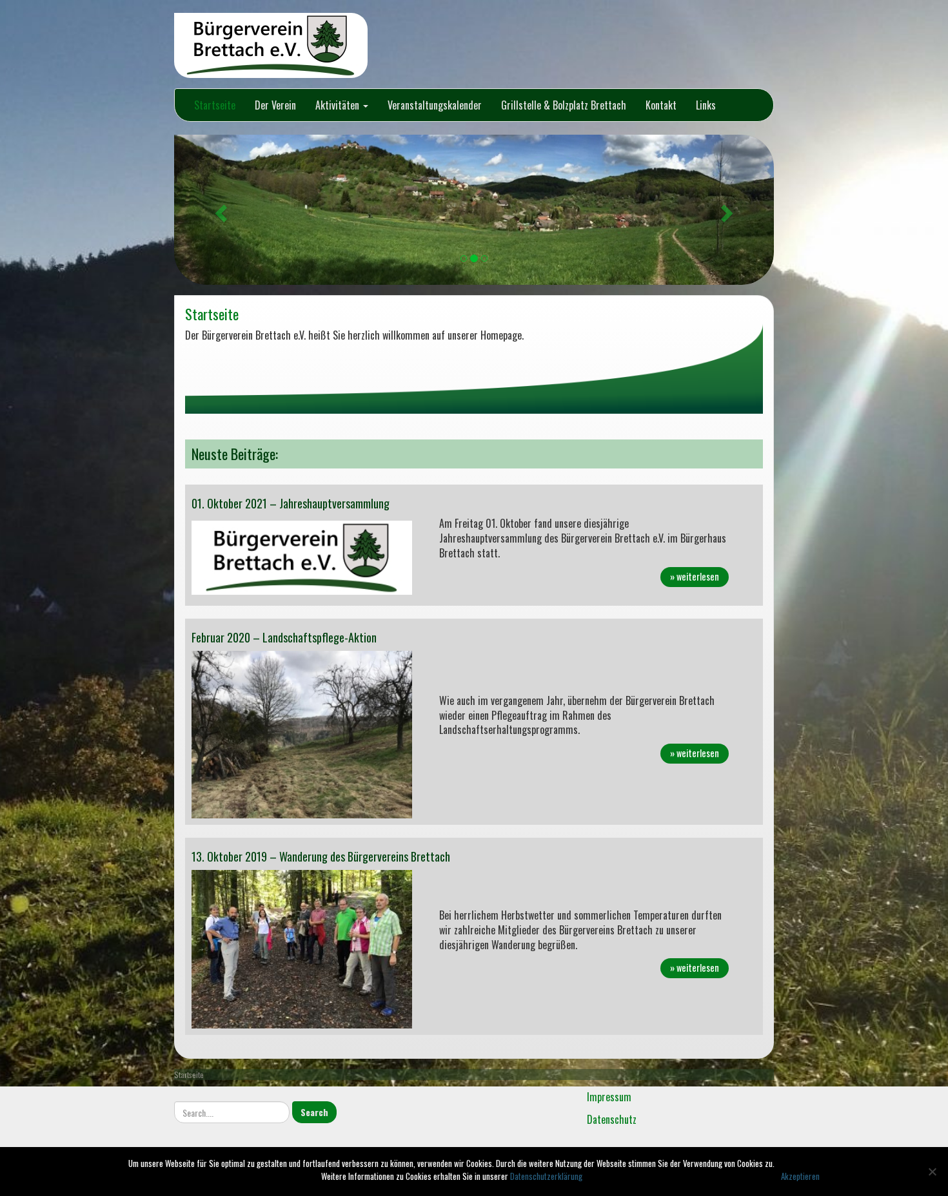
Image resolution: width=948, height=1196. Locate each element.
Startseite (214, 105)
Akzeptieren (800, 1176)
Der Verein (275, 105)
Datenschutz (612, 1119)
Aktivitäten (338, 105)
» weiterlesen (694, 576)
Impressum (609, 1096)
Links (706, 105)
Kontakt (661, 105)
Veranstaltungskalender (435, 105)
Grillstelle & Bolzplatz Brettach (563, 105)
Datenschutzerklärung (546, 1176)
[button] (219, 210)
